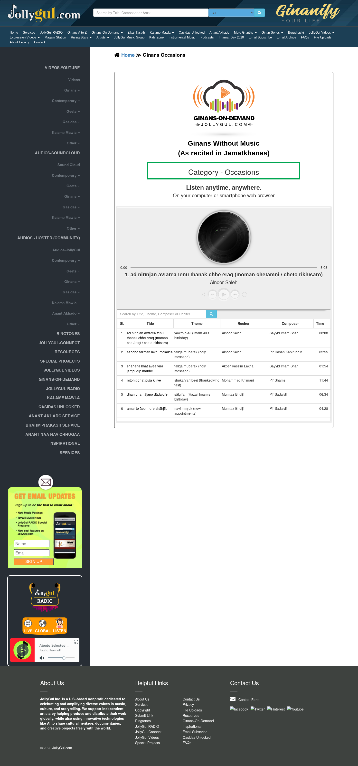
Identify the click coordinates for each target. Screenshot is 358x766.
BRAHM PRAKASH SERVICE (53, 425)
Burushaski (296, 32)
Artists (101, 37)
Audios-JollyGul (66, 249)
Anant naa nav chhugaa (52, 434)
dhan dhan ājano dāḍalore (147, 394)
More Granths (244, 32)
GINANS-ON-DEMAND (59, 379)
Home (14, 32)
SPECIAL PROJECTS (60, 361)
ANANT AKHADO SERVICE (54, 416)
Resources (67, 352)
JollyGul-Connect (148, 731)
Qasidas (70, 121)
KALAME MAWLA (63, 397)
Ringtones (68, 333)
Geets (71, 111)
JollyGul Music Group (129, 37)
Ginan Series (271, 32)
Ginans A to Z (77, 32)
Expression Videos (23, 37)
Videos (74, 79)
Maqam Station (55, 37)
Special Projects (147, 742)
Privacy (188, 704)
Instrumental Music (182, 37)
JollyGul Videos (320, 32)
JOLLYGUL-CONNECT (59, 343)
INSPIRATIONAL (64, 443)
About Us (142, 699)
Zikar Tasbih (136, 32)
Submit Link (144, 715)
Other (72, 143)
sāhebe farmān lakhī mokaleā (150, 351)
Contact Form (248, 699)
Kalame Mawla (160, 32)
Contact (39, 42)
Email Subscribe (260, 37)
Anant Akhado (219, 32)
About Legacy (19, 42)
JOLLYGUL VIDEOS (62, 370)
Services (29, 32)
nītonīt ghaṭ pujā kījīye (144, 380)
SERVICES (70, 452)
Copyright (142, 710)
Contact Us (191, 699)
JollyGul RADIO (51, 32)
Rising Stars (80, 37)
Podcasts (207, 37)
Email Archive (286, 37)
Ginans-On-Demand (106, 32)
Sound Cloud (68, 164)
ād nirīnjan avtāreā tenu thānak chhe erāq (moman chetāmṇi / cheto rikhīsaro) (147, 337)
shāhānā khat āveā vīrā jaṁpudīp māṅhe (145, 368)
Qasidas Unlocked (192, 32)
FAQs (305, 37)
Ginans (70, 90)
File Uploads (322, 37)
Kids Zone (156, 37)
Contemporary (64, 100)
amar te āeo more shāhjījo (147, 408)
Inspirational (192, 726)
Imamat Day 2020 (231, 37)
